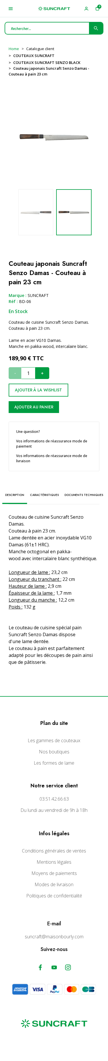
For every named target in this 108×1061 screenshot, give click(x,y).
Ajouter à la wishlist (38, 390)
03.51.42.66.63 (54, 799)
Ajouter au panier (33, 407)
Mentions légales (54, 862)
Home (14, 48)
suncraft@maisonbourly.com (54, 936)
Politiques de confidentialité (54, 896)
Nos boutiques (54, 752)
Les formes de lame (54, 763)
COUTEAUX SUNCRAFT (33, 55)
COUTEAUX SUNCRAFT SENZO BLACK (46, 62)
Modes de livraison (54, 884)
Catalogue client (40, 48)
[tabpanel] (74, 212)
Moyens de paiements (54, 873)
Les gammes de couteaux (54, 740)
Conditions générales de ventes (54, 851)
